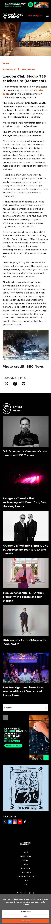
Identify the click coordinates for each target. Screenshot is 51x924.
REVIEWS (25, 868)
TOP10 (25, 880)
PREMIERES (26, 872)
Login (29, 15)
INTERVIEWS (25, 856)
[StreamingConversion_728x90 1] (26, 7)
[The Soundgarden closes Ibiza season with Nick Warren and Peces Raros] (26, 668)
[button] (47, 16)
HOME (25, 852)
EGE (25, 884)
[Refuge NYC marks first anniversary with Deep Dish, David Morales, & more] (26, 479)
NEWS (6, 63)
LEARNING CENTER (25, 876)
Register (38, 15)
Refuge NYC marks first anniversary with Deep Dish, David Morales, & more (25, 502)
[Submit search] (46, 707)
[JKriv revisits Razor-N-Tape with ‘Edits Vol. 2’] (26, 620)
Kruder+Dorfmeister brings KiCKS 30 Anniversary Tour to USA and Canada (25, 549)
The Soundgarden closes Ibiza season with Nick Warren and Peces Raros (23, 691)
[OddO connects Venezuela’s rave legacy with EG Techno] (26, 431)
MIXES (25, 864)
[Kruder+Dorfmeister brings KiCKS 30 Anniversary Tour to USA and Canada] (26, 526)
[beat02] (26, 759)
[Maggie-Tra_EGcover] (26, 809)
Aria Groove (28, 69)
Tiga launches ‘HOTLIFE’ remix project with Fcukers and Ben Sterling (23, 596)
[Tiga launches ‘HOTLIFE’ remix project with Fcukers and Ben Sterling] (26, 573)
